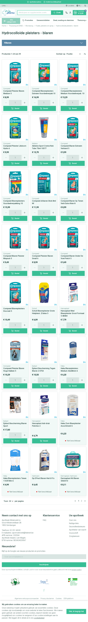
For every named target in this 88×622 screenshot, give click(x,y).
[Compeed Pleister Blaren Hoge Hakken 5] (15, 350)
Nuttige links (74, 523)
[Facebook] (44, 590)
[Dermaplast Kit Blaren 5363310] (72, 460)
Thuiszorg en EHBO (16, 26)
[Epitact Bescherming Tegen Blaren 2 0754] (44, 350)
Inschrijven (44, 565)
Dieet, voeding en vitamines (63, 20)
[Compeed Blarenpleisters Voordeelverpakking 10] (15, 182)
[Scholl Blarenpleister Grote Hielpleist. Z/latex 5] (44, 292)
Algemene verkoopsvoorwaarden (27, 598)
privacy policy (76, 570)
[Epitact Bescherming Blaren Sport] (15, 405)
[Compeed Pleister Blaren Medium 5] (15, 72)
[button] (44, 43)
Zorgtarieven (74, 536)
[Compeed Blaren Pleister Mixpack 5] (15, 237)
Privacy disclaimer (47, 598)
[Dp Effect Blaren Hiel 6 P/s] (44, 460)
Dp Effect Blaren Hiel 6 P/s (43, 478)
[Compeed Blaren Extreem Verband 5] (72, 127)
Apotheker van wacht (77, 530)
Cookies (59, 598)
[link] (75, 501)
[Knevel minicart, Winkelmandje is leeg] (75, 13)
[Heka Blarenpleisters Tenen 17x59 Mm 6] (15, 460)
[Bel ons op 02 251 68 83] (66, 12)
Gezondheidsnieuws (77, 526)
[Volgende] (84, 501)
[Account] (70, 12)
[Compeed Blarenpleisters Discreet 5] (15, 292)
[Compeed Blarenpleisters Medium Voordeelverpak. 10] (72, 72)
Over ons (72, 520)
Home (4, 26)
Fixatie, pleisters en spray (45, 26)
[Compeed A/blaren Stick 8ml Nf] (44, 182)
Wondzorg (29, 26)
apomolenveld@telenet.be (22, 533)
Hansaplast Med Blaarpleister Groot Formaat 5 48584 (72, 313)
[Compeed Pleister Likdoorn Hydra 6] (15, 127)
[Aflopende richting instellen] (84, 54)
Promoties (29, 20)
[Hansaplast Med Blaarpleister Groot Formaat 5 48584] (72, 292)
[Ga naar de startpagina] (8, 12)
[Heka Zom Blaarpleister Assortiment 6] (72, 405)
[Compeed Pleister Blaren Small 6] (44, 237)
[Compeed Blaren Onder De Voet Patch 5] (72, 237)
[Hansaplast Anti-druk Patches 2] (44, 405)
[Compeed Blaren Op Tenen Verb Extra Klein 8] (72, 182)
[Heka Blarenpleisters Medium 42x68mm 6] (72, 350)
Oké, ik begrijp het (76, 611)
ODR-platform (68, 598)
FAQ (44, 520)
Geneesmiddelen (43, 20)
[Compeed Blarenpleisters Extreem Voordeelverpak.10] (44, 72)
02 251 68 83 (15, 530)
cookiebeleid (39, 618)
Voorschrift (73, 533)
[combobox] (34, 12)
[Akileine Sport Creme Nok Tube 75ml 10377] (44, 127)
